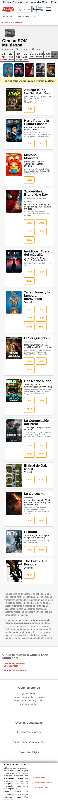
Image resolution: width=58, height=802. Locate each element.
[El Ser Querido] (51, 70)
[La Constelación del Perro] (40, 70)
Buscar (35, 9)
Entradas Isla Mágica (39, 2)
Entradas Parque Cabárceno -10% (29, 742)
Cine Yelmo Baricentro (15, 670)
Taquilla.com (8, 7)
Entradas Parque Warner (15, 2)
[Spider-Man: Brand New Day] (30, 70)
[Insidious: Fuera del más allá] (19, 70)
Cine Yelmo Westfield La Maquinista (14, 665)
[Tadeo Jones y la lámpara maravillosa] (8, 70)
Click (3, 52)
